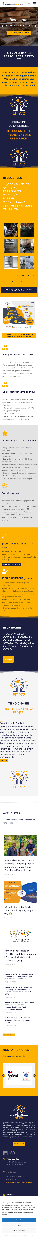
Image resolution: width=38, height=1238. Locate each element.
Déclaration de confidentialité (25, 1235)
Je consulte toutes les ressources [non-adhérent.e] (19, 290)
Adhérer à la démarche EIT (11, 564)
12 (18, 275)
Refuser (19, 1225)
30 (21, 281)
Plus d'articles (9, 1035)
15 (33, 275)
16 (12, 281)
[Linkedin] (5, 1153)
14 (28, 275)
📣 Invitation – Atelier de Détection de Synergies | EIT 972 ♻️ (19, 910)
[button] (35, 1198)
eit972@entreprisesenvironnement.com (19, 1182)
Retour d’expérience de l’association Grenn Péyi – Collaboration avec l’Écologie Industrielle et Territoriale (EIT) (18, 990)
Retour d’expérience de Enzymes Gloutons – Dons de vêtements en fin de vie (19, 1020)
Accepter (19, 1220)
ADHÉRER (8, 659)
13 (23, 275)
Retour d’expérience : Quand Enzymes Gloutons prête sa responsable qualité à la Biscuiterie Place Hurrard (19, 976)
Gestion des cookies (10, 1235)
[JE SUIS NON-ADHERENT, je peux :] (5, 536)
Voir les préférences (19, 1230)
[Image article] (20, 845)
